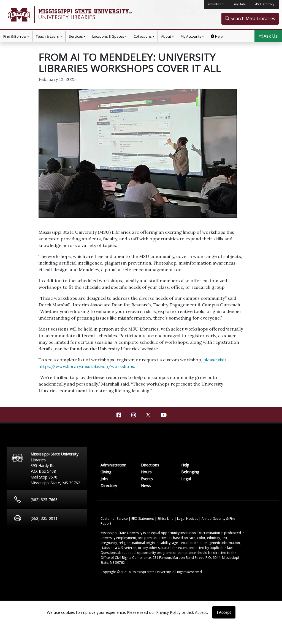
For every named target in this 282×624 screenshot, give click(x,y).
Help (218, 36)
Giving (106, 471)
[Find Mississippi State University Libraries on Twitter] (148, 414)
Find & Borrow (14, 36)
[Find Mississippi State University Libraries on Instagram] (133, 415)
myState (240, 4)
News (146, 485)
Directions (150, 465)
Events (147, 478)
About (166, 36)
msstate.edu (216, 4)
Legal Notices (188, 518)
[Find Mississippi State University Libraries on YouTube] (163, 415)
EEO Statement (143, 518)
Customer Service (115, 518)
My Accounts (191, 36)
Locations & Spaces (108, 36)
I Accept (224, 612)
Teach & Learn (47, 36)
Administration (113, 465)
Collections (143, 36)
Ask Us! (270, 36)
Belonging (190, 471)
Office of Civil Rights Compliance (126, 557)
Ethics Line (166, 518)
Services (76, 36)
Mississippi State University (18, 14)
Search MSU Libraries (252, 18)
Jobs (104, 478)
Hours (146, 471)
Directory (109, 485)
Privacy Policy (168, 612)
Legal (186, 478)
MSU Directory (264, 4)
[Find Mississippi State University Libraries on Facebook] (118, 415)
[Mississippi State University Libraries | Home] (72, 14)
